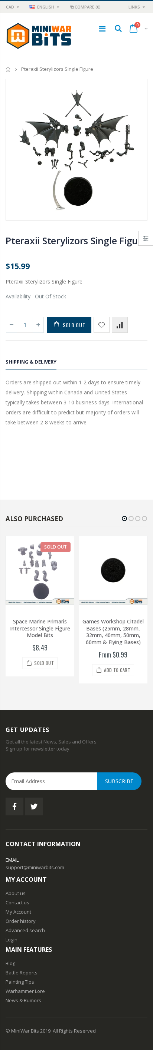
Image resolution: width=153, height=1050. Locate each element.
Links (134, 7)
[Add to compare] (120, 325)
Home (8, 69)
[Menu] (102, 29)
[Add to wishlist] (102, 325)
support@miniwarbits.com (35, 867)
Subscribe (119, 781)
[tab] (31, 363)
